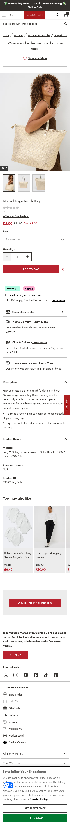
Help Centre (15, 701)
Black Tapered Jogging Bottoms (48, 555)
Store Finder (15, 694)
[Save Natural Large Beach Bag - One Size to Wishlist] (25, 58)
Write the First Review (16, 216)
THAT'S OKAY (35, 818)
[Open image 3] (38, 183)
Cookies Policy (39, 799)
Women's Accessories (39, 35)
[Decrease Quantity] (7, 257)
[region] (35, 795)
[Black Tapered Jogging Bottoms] (49, 527)
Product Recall (16, 735)
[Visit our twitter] (6, 675)
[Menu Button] (4, 15)
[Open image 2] (24, 183)
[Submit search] (12, 15)
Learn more (58, 300)
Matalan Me (16, 728)
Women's (18, 35)
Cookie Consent (17, 742)
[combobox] (35, 239)
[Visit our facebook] (36, 675)
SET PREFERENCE (35, 808)
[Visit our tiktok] (46, 675)
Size (5, 231)
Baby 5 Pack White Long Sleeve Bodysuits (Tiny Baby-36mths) (17, 555)
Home (6, 35)
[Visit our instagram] (16, 675)
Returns (13, 722)
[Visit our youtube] (26, 675)
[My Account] (57, 15)
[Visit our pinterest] (56, 675)
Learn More (40, 322)
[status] (17, 256)
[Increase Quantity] (27, 257)
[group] (8, 567)
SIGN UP (15, 655)
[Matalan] (34, 15)
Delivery (13, 715)
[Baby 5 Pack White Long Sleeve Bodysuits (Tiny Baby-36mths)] (18, 527)
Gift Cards (14, 708)
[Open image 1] (9, 183)
